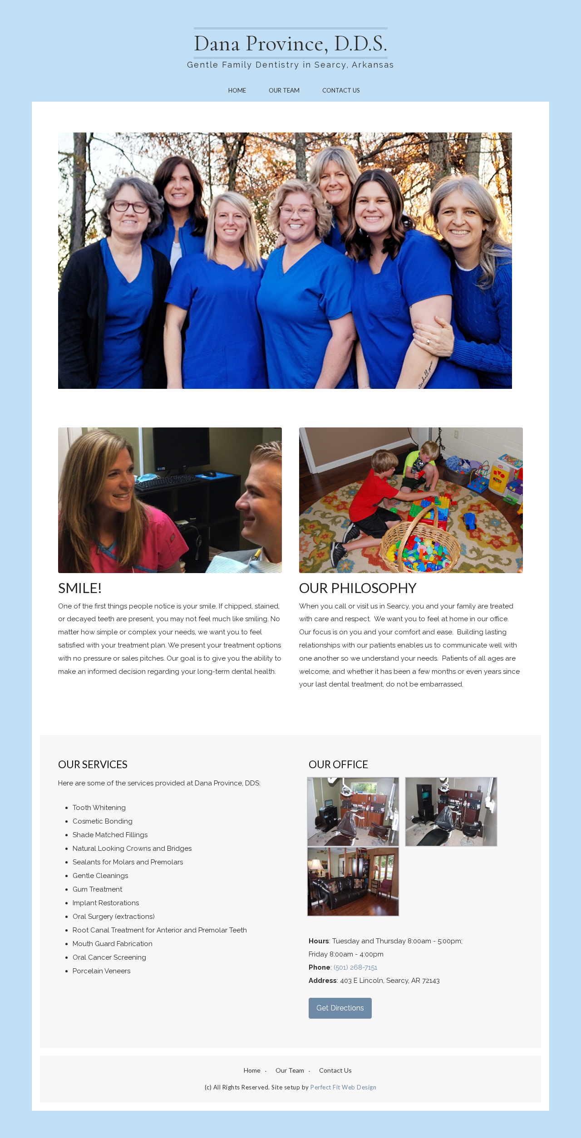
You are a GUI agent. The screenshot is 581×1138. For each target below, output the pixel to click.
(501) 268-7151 (355, 967)
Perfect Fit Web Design (343, 1087)
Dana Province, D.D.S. (291, 43)
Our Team (284, 90)
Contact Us (341, 90)
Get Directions (340, 1008)
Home (237, 90)
